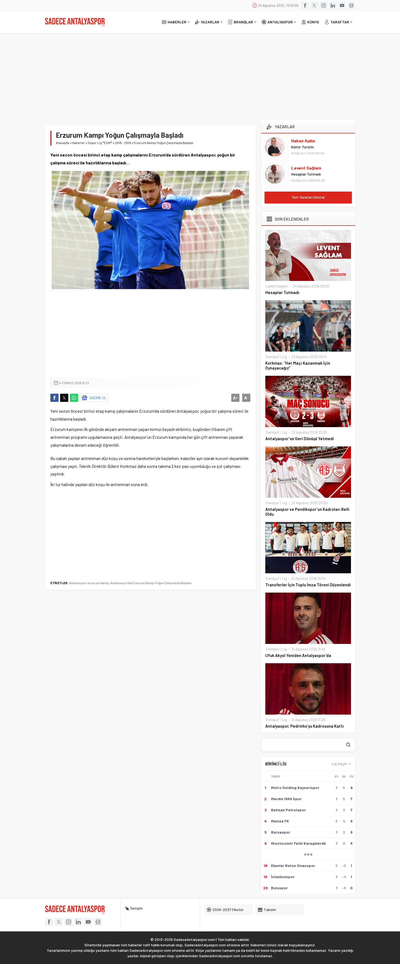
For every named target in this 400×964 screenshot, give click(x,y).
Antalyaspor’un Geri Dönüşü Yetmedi (299, 438)
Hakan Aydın (303, 140)
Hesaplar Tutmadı (306, 174)
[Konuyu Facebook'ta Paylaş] (54, 398)
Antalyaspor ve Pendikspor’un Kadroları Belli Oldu (307, 512)
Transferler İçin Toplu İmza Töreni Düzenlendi (308, 584)
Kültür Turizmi (302, 147)
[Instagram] (323, 5)
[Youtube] (342, 5)
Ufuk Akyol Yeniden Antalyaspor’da (298, 655)
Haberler (78, 143)
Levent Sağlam (306, 167)
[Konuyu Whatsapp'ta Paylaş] (74, 398)
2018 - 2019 (123, 143)
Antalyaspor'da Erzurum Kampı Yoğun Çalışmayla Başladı (151, 583)
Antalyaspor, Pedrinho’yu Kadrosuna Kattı (304, 726)
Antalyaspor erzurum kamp (89, 583)
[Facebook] (305, 5)
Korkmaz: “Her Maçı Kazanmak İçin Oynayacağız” (297, 365)
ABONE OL (98, 397)
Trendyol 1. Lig (276, 357)
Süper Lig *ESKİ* (100, 143)
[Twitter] (314, 5)
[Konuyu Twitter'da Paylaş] (64, 398)
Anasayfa (62, 143)
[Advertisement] (200, 74)
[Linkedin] (333, 5)
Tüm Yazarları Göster (308, 197)
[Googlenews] (351, 5)
